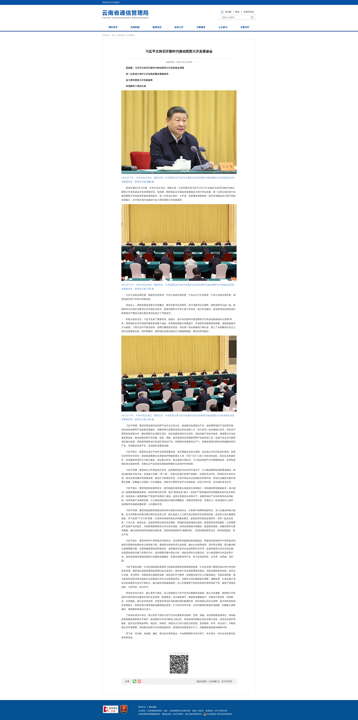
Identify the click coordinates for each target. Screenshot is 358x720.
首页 (113, 35)
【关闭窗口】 (214, 681)
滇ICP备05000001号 (193, 714)
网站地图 (152, 707)
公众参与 (222, 27)
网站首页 (113, 27)
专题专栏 (244, 27)
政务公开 (179, 27)
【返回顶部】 (201, 681)
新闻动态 (157, 27)
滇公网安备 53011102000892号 (219, 714)
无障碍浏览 (248, 12)
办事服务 (200, 27)
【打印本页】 (227, 681)
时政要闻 (130, 35)
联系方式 (142, 707)
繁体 (237, 12)
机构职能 (135, 27)
